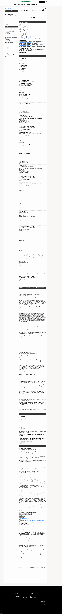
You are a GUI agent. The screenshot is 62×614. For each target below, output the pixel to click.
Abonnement (17, 591)
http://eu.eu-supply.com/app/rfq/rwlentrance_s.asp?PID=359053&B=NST (11, 19)
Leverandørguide (34, 4)
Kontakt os (31, 593)
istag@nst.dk (23, 33)
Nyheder (15, 4)
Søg (6, 1)
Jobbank (28, 4)
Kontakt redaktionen (33, 591)
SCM (19, 4)
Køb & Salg (23, 4)
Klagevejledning (24, 595)
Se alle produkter (17, 596)
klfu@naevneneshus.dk (25, 518)
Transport (9, 8)
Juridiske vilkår (24, 594)
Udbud (6, 8)
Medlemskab (16, 593)
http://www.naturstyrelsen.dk (34, 36)
